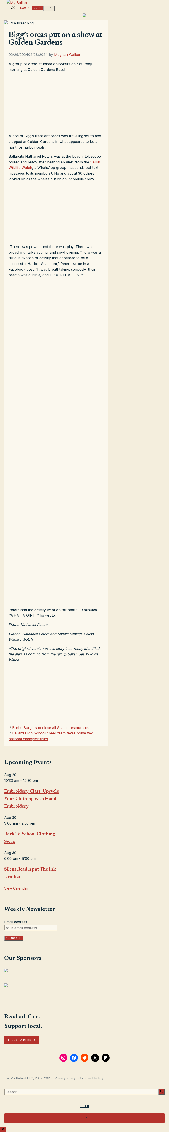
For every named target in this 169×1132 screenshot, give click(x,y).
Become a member (21, 1040)
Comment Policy (90, 1078)
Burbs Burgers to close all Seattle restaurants (50, 727)
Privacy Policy (65, 1078)
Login (24, 8)
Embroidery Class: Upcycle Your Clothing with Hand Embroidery (31, 799)
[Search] (161, 1092)
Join (37, 8)
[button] (12, 8)
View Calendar (16, 888)
